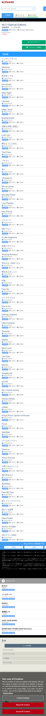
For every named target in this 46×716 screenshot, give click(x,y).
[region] (23, 694)
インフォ (20, 15)
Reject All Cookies (23, 705)
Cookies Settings (23, 698)
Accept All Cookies (23, 711)
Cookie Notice (8, 693)
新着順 (14, 547)
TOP (3, 20)
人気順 (34, 547)
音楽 (8, 15)
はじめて (33, 15)
